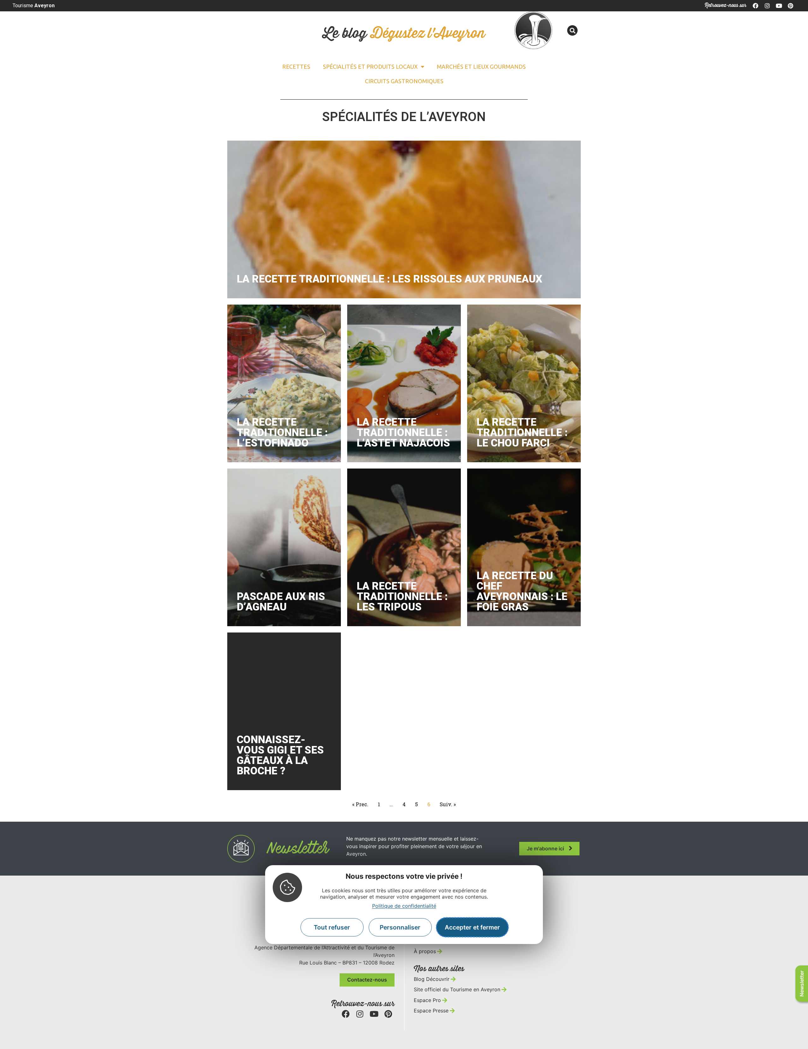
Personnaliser (400, 927)
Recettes (296, 66)
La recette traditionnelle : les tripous (402, 596)
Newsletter (802, 983)
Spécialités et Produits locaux (370, 66)
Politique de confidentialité (404, 906)
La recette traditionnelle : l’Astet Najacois (403, 432)
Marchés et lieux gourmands (481, 66)
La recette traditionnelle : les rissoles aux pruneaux (389, 279)
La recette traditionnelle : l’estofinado (282, 432)
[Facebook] (755, 5)
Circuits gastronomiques (404, 81)
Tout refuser (332, 927)
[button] (572, 30)
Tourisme (34, 6)
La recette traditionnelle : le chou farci (522, 432)
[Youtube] (778, 5)
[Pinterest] (790, 5)
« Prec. (360, 804)
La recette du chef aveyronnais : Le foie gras (522, 591)
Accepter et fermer (472, 927)
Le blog (404, 33)
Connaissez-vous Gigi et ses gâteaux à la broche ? (280, 755)
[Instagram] (767, 5)
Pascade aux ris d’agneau (281, 601)
